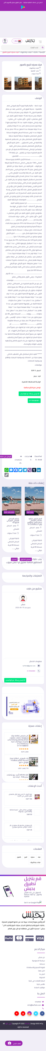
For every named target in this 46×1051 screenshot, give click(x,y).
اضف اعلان (17, 1043)
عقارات (35, 52)
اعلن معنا (41, 970)
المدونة (42, 977)
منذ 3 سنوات (34, 535)
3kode (27, 1023)
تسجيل (14, 559)
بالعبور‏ (19, 857)
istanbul (38, 1001)
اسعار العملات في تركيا (37, 980)
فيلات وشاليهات (26, 52)
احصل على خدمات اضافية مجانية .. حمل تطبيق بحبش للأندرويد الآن (23, 2)
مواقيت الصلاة (39, 987)
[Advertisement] (23, 24)
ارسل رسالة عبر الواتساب (29, 393)
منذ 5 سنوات (35, 73)
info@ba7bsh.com (34, 1005)
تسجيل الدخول (26, 559)
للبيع (25, 857)
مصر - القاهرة (35, 71)
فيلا (39, 857)
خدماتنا (42, 964)
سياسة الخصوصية (38, 960)
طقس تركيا (41, 984)
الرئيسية (42, 52)
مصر (16, 40)
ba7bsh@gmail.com (29, 665)
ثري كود (8, 1023)
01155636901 (34, 400)
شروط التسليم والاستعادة (36, 967)
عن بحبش (41, 957)
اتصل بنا (42, 974)
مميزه (32, 857)
